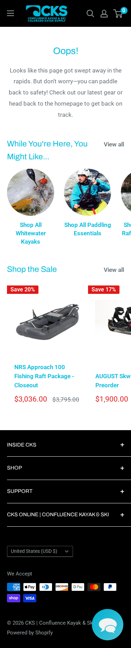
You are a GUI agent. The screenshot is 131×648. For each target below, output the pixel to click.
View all (114, 144)
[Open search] (90, 13)
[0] (118, 13)
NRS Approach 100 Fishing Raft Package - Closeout (44, 376)
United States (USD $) (34, 551)
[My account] (104, 13)
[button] (107, 624)
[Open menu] (10, 13)
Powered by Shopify (30, 633)
